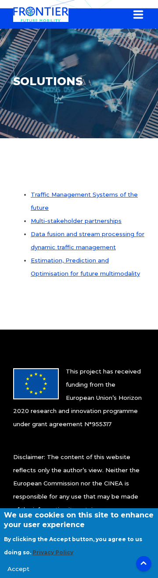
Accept (18, 568)
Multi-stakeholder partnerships (76, 220)
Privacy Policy (52, 552)
